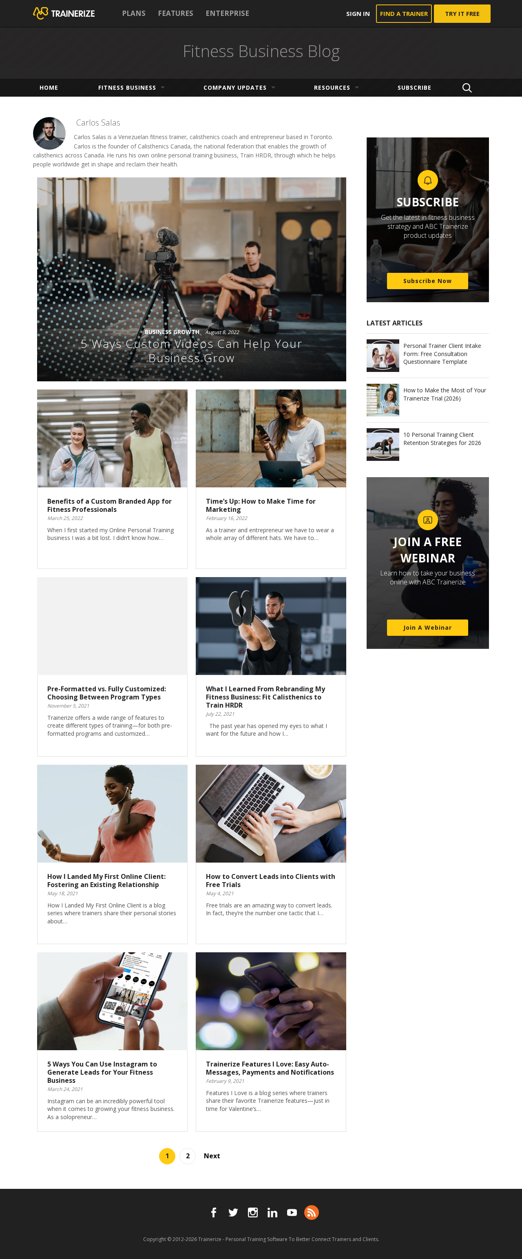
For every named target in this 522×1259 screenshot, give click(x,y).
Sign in (358, 13)
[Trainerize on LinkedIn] (272, 1212)
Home (49, 87)
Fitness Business (127, 87)
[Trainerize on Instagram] (253, 1212)
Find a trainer (404, 13)
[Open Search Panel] (467, 88)
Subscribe (414, 87)
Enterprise (227, 13)
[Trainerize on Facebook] (213, 1212)
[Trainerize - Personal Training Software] (74, 13)
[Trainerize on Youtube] (292, 1212)
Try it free (462, 13)
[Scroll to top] (506, 1243)
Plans (134, 13)
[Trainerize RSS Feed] (311, 1212)
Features (175, 13)
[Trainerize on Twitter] (233, 1212)
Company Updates (235, 87)
